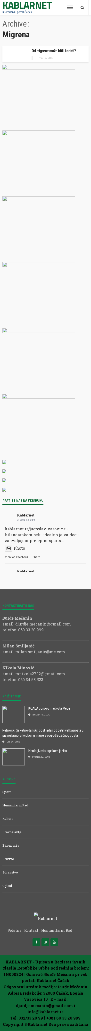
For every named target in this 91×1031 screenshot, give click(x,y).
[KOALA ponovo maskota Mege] (13, 714)
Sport (6, 792)
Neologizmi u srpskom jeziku (47, 751)
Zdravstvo (10, 872)
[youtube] (54, 942)
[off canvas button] (70, 7)
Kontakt (31, 930)
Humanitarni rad (15, 805)
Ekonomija (10, 845)
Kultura (7, 818)
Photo (19, 548)
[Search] (82, 7)
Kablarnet (25, 515)
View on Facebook (16, 557)
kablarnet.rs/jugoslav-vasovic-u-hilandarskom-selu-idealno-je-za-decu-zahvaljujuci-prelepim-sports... (42, 534)
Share (36, 557)
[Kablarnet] (45, 918)
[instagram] (45, 942)
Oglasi (7, 885)
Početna (14, 930)
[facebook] (36, 942)
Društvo (8, 859)
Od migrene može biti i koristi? (54, 51)
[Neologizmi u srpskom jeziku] (13, 756)
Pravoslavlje (12, 832)
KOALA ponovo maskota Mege (49, 708)
